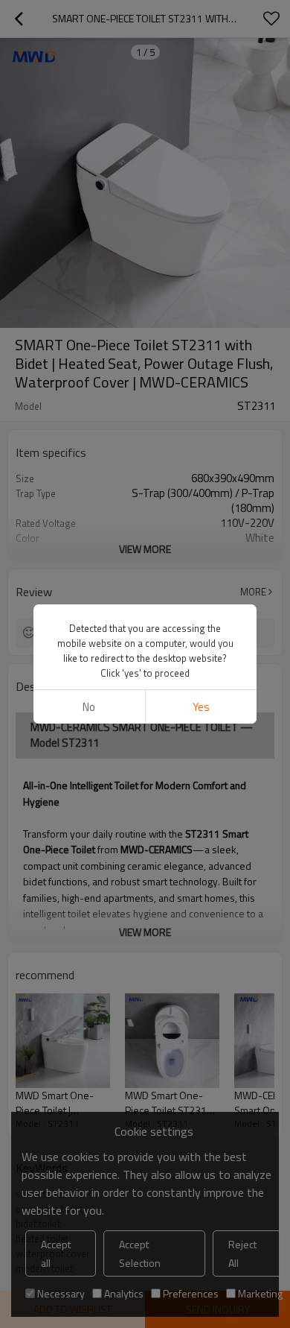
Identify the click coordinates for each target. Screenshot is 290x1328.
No (89, 706)
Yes (201, 706)
